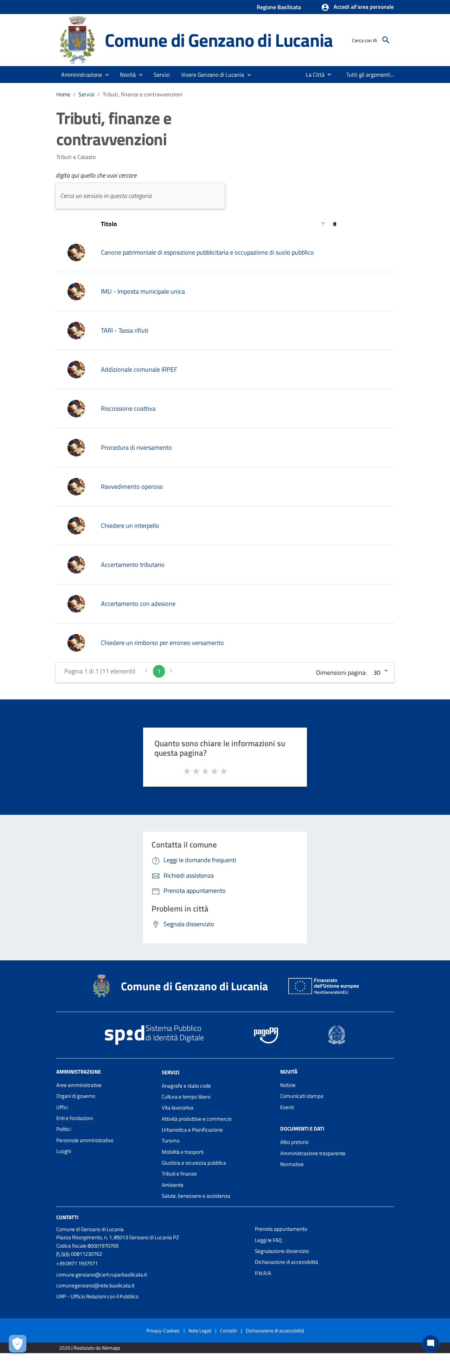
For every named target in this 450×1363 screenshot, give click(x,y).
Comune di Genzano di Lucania (219, 40)
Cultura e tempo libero (186, 1097)
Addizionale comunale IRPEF (139, 369)
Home (63, 94)
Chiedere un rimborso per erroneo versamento (162, 642)
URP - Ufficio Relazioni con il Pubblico (97, 1296)
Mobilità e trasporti (183, 1152)
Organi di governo (75, 1096)
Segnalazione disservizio (282, 1251)
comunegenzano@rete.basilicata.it (95, 1285)
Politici (63, 1129)
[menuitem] (312, 74)
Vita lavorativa (177, 1107)
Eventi (287, 1107)
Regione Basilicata (279, 7)
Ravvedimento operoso (132, 486)
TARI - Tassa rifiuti (124, 330)
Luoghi (63, 1151)
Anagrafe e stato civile (186, 1086)
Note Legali (199, 1330)
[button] (357, 7)
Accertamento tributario (133, 564)
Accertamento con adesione (138, 603)
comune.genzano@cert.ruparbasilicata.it (101, 1275)
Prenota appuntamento (281, 1229)
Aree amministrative (79, 1085)
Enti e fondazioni (74, 1118)
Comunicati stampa (301, 1096)
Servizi (86, 94)
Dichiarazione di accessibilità (286, 1262)
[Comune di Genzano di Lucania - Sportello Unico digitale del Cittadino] (77, 39)
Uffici (62, 1107)
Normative (292, 1164)
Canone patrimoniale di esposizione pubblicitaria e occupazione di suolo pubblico (207, 252)
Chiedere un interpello (130, 525)
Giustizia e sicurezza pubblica (194, 1163)
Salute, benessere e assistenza (196, 1196)
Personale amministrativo (85, 1140)
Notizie (288, 1085)
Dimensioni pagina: (341, 672)
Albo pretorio (294, 1142)
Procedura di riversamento (136, 447)
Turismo (171, 1141)
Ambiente (173, 1185)
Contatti (67, 1217)
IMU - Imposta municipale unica (143, 291)
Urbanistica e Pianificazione (192, 1130)
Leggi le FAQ (268, 1240)
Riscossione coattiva (128, 408)
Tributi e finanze (179, 1174)
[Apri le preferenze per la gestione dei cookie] (17, 1343)
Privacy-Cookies (163, 1330)
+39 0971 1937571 (77, 1263)
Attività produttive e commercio (197, 1119)
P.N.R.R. (263, 1273)
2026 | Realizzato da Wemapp (89, 1347)
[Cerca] (386, 40)
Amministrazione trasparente (313, 1153)
